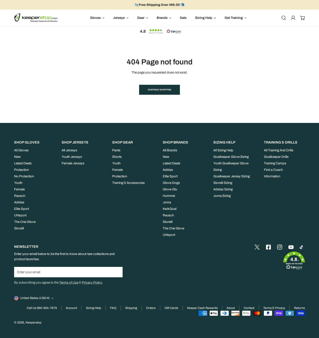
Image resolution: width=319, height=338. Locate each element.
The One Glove (25, 222)
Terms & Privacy (274, 308)
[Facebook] (268, 247)
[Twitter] (257, 247)
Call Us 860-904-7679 (42, 308)
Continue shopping (159, 89)
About (231, 308)
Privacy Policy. (92, 282)
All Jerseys (69, 150)
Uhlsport (20, 215)
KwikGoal (169, 209)
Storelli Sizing (222, 183)
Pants (116, 150)
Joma (167, 202)
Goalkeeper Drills (276, 156)
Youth (18, 183)
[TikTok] (302, 247)
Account (71, 308)
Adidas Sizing (223, 189)
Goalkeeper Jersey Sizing (231, 176)
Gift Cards (171, 308)
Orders (151, 308)
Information (272, 176)
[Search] (283, 18)
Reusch (19, 196)
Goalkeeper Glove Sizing (231, 156)
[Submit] (117, 272)
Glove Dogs (171, 183)
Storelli (19, 228)
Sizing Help (93, 308)
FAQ (113, 308)
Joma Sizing (222, 196)
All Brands (170, 150)
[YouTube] (291, 247)
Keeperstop (33, 322)
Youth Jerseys (72, 156)
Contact (249, 308)
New (17, 156)
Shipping (131, 308)
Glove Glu (170, 189)
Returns (299, 308)
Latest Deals (23, 163)
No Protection (24, 176)
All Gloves (21, 150)
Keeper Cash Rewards (202, 308)
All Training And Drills (278, 150)
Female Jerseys (73, 163)
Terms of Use (68, 282)
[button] (302, 18)
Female (19, 189)
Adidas (19, 202)
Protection (21, 169)
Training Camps (275, 163)
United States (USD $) (35, 298)
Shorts (117, 156)
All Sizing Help (223, 150)
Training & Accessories (128, 183)
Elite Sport (21, 209)
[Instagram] (279, 247)
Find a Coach (273, 169)
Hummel (169, 196)
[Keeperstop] (36, 17)
